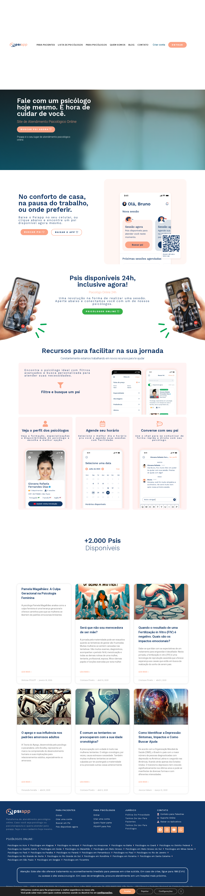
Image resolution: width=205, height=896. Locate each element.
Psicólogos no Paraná (67, 852)
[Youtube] (174, 830)
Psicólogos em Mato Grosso (107, 849)
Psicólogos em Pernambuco (96, 852)
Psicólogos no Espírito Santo (22, 849)
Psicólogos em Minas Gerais (179, 849)
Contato (142, 45)
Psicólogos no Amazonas (95, 845)
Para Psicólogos (96, 45)
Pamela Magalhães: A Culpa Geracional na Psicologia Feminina (40, 593)
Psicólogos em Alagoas (42, 845)
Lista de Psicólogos (70, 45)
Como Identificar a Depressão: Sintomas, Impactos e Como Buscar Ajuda (160, 737)
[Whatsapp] (181, 830)
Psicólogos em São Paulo (21, 860)
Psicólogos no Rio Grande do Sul (64, 856)
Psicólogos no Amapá (68, 845)
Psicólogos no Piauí (123, 852)
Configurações (166, 891)
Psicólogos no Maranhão (77, 849)
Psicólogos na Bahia (121, 845)
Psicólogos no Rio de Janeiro (151, 852)
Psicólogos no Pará (17, 852)
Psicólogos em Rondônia (96, 856)
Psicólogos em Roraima (124, 856)
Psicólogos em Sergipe (48, 860)
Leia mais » (26, 672)
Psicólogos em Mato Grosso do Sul (144, 849)
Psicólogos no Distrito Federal (174, 845)
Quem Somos (117, 45)
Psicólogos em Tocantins (76, 860)
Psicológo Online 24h (102, 292)
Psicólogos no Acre (17, 845)
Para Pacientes (46, 45)
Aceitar (127, 891)
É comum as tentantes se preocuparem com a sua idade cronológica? (101, 737)
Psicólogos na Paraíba (42, 852)
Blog (131, 45)
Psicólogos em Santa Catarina (155, 856)
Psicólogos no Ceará (145, 845)
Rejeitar (145, 891)
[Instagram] (167, 830)
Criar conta (159, 44)
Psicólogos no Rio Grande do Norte (26, 856)
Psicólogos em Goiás (51, 849)
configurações (104, 892)
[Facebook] (160, 830)
